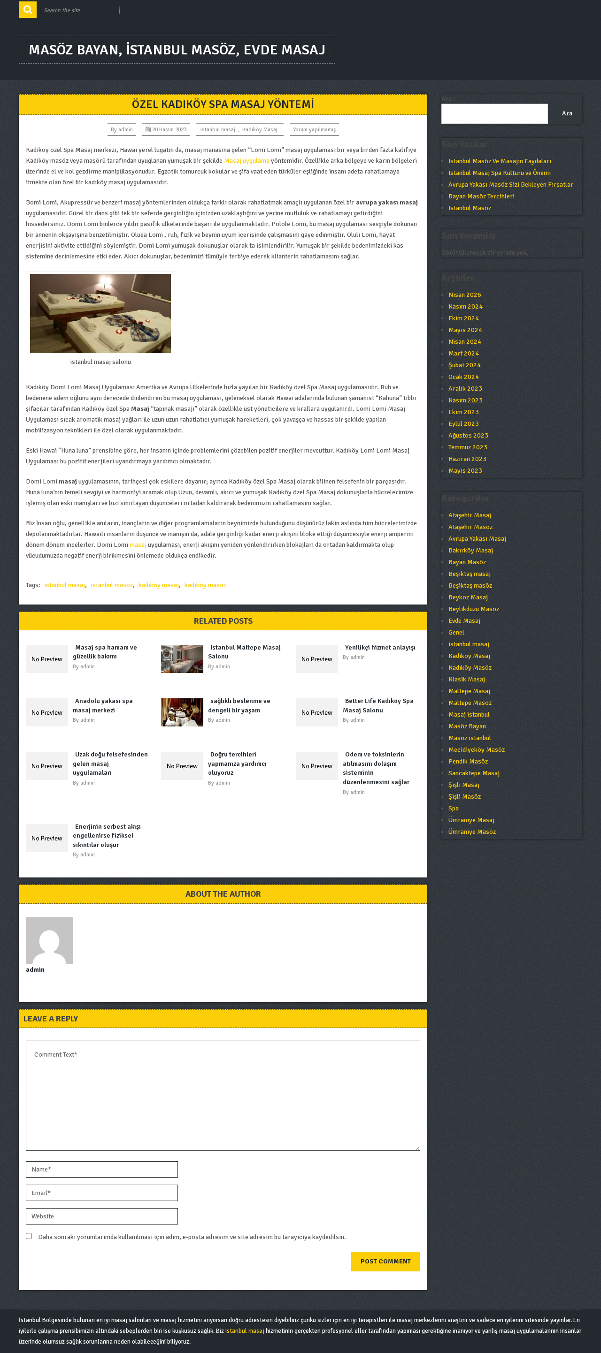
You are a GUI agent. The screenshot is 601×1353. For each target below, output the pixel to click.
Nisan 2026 (464, 295)
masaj (138, 545)
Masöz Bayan (467, 726)
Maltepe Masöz (470, 703)
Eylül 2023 (463, 424)
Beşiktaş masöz (470, 586)
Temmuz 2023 (467, 447)
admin (125, 129)
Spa (453, 808)
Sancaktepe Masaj (474, 773)
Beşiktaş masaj (469, 574)
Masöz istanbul (469, 738)
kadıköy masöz (205, 585)
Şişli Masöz (464, 797)
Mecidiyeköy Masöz (476, 750)
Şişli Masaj (463, 785)
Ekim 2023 (463, 412)
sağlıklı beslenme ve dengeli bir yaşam (239, 705)
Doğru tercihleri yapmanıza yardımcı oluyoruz (237, 763)
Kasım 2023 (465, 400)
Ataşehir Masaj (469, 515)
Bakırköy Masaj (470, 550)
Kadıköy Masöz (470, 668)
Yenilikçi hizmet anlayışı (380, 647)
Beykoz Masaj (468, 597)
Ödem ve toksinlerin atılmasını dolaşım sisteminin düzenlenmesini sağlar (376, 768)
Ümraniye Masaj (471, 820)
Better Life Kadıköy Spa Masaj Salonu (378, 705)
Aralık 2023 (465, 389)
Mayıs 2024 (465, 330)
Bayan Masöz (467, 562)
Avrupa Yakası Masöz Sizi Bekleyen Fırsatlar (510, 185)
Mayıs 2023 (465, 471)
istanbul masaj (217, 129)
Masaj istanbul (469, 714)
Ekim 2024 (463, 318)
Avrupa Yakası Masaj (477, 539)
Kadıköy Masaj (259, 129)
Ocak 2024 (463, 377)
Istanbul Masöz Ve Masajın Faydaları (499, 161)
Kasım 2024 (465, 306)
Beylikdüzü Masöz (473, 609)
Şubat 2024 (464, 365)
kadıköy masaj (159, 585)
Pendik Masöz (468, 761)
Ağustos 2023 (468, 435)
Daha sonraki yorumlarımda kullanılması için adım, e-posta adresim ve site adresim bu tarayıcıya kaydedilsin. (192, 1237)
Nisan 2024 (464, 342)
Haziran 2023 (467, 459)
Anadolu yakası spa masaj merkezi (103, 705)
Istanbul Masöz (469, 208)
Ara (446, 99)
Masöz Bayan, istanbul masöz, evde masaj (177, 50)
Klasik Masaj (466, 679)
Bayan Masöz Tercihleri (481, 196)
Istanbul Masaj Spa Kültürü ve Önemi (499, 173)
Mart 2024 (463, 353)
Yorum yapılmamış (314, 129)
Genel (456, 632)
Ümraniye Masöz (472, 832)
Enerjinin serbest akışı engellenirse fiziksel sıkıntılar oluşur (107, 836)
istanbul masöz (112, 585)
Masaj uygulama (247, 161)
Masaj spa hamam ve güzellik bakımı (105, 652)
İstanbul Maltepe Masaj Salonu (244, 652)
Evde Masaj (464, 621)
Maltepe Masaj (469, 691)
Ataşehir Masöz (470, 527)
